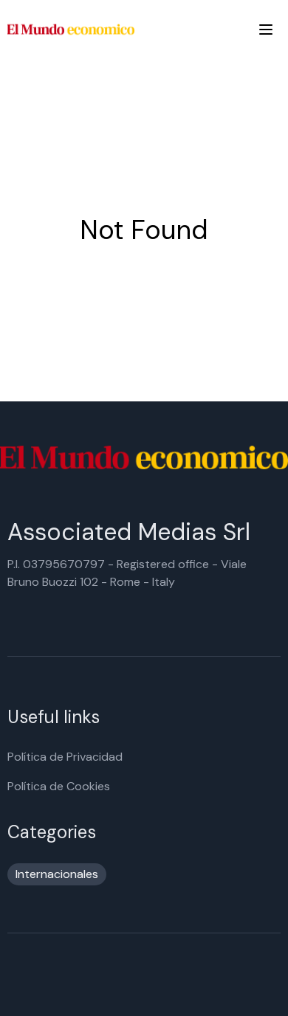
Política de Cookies (58, 786)
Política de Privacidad (65, 756)
